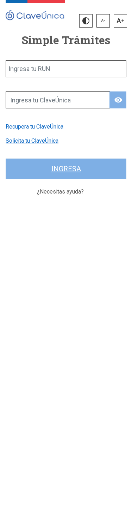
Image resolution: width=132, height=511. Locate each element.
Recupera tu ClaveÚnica (34, 126)
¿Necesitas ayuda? (60, 191)
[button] (86, 21)
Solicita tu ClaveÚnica (32, 140)
